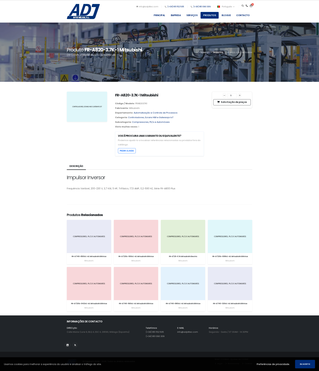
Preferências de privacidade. (273, 364)
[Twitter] (75, 345)
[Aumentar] (239, 95)
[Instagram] (67, 345)
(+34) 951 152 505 (175, 6)
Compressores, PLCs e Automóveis (151, 122)
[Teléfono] (247, 6)
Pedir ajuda (127, 150)
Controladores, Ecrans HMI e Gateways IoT (150, 117)
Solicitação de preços (233, 102)
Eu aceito (305, 364)
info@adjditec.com (148, 6)
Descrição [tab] (76, 166)
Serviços (192, 15)
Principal (159, 15)
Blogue (226, 15)
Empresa (176, 15)
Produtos (209, 15)
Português (226, 6)
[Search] (243, 6)
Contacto (243, 15)
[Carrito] (251, 6)
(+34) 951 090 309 (202, 6)
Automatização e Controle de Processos (155, 112)
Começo (205, 52)
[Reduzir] (224, 95)
